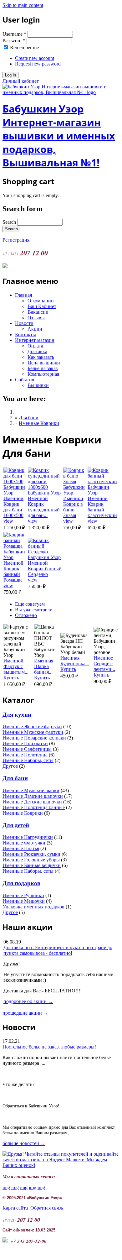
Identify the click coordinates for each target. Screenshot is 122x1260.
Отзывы (36, 317)
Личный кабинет (21, 81)
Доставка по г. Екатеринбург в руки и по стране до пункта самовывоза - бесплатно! (57, 950)
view (8, 521)
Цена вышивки (44, 362)
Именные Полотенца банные (34, 807)
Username (14, 34)
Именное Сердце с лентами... (104, 663)
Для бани (28, 417)
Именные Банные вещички (32, 865)
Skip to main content (23, 5)
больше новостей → (24, 1143)
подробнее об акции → (28, 1001)
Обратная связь (46, 1207)
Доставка (37, 351)
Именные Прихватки (25, 743)
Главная (23, 295)
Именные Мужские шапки (31, 790)
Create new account (34, 58)
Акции (35, 329)
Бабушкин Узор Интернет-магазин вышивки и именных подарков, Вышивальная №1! (59, 135)
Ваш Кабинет (42, 306)
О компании (41, 300)
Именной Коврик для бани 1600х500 (13, 507)
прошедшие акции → (25, 1013)
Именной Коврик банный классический (102, 507)
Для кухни (17, 714)
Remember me (24, 47)
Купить (11, 677)
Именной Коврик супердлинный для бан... (44, 507)
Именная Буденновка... (74, 660)
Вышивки (38, 385)
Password (14, 40)
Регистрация (16, 240)
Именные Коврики (39, 423)
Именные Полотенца (25, 754)
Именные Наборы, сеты (28, 760)
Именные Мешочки (24, 901)
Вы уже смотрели (34, 609)
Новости (24, 323)
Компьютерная (43, 374)
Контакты (25, 334)
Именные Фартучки (24, 842)
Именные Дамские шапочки (33, 796)
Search (10, 222)
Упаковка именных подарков (33, 906)
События (24, 379)
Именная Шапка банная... (43, 666)
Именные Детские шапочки (32, 801)
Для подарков (21, 883)
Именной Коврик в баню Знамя (73, 507)
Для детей (16, 825)
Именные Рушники (23, 895)
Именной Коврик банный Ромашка (13, 571)
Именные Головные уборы (31, 859)
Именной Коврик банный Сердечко (45, 568)
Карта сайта (15, 1207)
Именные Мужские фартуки (33, 732)
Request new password (38, 63)
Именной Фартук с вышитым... (15, 666)
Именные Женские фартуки (32, 726)
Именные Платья (21, 848)
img (6, 1187)
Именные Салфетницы (27, 749)
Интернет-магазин (34, 340)
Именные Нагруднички (28, 837)
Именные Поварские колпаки (34, 737)
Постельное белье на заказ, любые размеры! (49, 1046)
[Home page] (61, 92)
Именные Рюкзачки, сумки (31, 854)
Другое (10, 766)
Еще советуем (30, 604)
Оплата (35, 345)
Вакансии (38, 312)
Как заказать (41, 357)
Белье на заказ (43, 368)
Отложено (26, 615)
